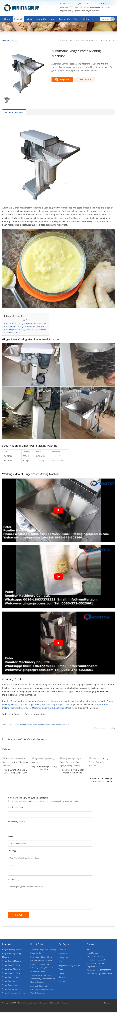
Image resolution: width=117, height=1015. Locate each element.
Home (7, 19)
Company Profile (13, 332)
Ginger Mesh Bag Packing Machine (57, 708)
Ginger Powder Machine (11, 977)
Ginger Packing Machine (12, 989)
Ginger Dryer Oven (60, 704)
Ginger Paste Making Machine (57, 724)
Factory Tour (63, 957)
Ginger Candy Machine (11, 985)
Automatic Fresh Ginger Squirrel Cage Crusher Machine (101, 780)
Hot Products (10, 40)
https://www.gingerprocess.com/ (73, 10)
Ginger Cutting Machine (17, 724)
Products (18, 19)
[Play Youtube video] (58, 510)
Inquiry (61, 973)
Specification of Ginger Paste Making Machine (25, 326)
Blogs (76, 19)
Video (30, 19)
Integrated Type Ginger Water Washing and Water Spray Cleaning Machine (73, 771)
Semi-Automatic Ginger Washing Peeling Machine (28, 739)
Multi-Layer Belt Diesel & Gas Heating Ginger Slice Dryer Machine (15, 771)
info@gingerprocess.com (100, 7)
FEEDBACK (85, 79)
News (52, 19)
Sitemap (61, 981)
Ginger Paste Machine (88, 40)
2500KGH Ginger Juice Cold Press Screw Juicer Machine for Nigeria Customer (42, 978)
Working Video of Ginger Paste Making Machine (26, 329)
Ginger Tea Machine (10, 981)
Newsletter (62, 977)
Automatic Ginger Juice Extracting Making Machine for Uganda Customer (42, 989)
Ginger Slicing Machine (39, 704)
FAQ (60, 961)
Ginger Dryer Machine (11, 969)
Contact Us (64, 19)
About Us (41, 19)
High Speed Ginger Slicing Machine (44, 768)
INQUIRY (64, 79)
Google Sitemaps (39, 1003)
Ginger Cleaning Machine (12, 949)
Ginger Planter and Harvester (14, 993)
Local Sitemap (52, 1003)
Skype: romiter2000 (94, 10)
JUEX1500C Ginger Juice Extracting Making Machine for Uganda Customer (42, 967)
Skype (113, 1003)
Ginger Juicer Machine (29, 708)
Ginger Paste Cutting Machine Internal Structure (26, 323)
